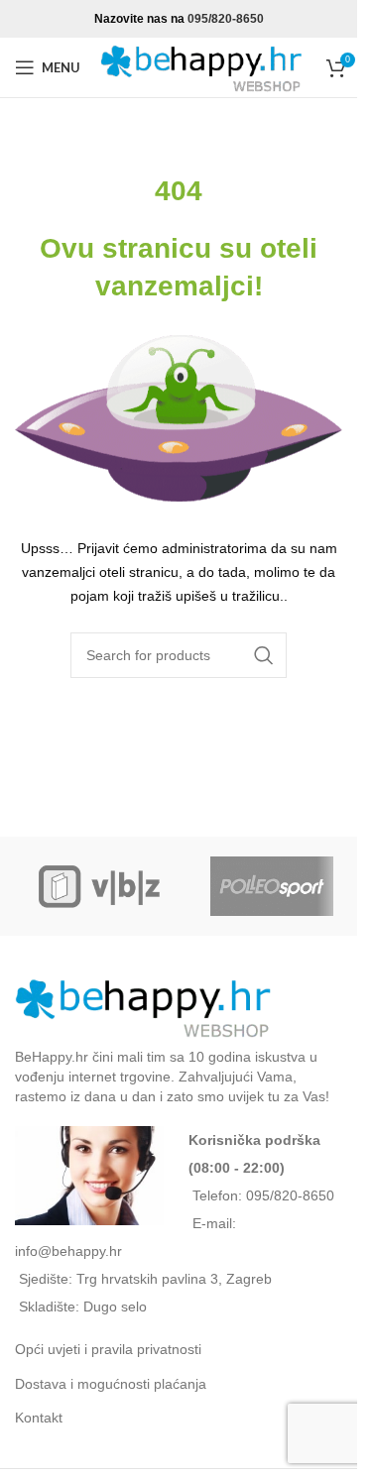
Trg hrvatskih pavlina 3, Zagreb (174, 1279)
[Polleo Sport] (272, 886)
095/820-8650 (225, 19)
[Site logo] (203, 66)
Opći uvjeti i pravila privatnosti (108, 1349)
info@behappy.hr (68, 1251)
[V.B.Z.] (100, 886)
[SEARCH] (264, 655)
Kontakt (38, 1417)
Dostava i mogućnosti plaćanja (110, 1384)
